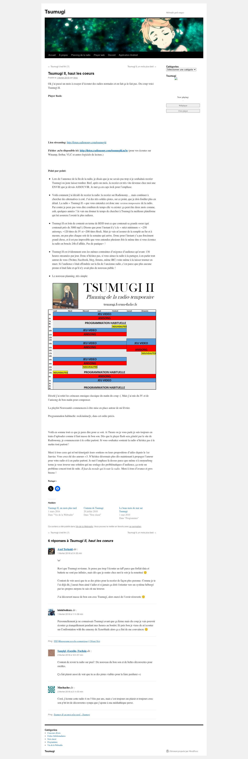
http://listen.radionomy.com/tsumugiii (86, 142)
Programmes (52, 742)
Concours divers (54, 733)
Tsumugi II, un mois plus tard (142, 66)
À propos (63, 55)
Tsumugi (55, 11)
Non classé (51, 739)
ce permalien (135, 526)
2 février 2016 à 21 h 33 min (70, 691)
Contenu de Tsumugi (93, 508)
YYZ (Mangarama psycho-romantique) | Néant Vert (77, 641)
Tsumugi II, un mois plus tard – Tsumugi (72, 714)
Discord (111, 55)
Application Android (128, 55)
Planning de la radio (80, 55)
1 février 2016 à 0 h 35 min (70, 553)
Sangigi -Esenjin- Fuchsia (72, 651)
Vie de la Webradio (84, 526)
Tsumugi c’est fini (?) (58, 66)
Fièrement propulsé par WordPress (184, 751)
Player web (99, 55)
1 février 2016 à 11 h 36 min (70, 614)
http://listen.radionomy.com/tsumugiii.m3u (104, 150)
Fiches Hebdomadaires (56, 736)
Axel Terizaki (65, 549)
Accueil (52, 55)
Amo (75, 77)
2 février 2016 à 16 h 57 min (70, 654)
